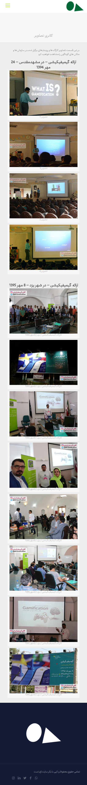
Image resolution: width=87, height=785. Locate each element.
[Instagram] (13, 779)
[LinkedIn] (19, 779)
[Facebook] (30, 779)
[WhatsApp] (36, 779)
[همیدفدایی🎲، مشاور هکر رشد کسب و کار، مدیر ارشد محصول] (75, 6)
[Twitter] (25, 779)
